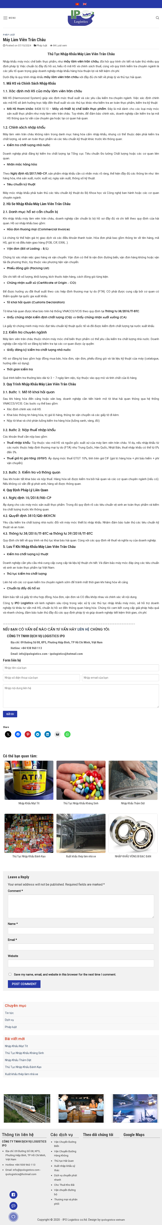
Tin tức (9, 1013)
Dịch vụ (9, 1019)
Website (13, 956)
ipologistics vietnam (113, 1219)
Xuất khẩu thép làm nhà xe (21, 1074)
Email (12, 940)
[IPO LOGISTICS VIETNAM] (81, 18)
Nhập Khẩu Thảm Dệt (18, 1060)
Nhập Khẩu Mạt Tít (16, 1046)
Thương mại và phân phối (65, 1201)
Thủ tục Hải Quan (64, 1160)
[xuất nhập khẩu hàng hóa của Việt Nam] (81, 1108)
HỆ (87, 629)
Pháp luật (9, 35)
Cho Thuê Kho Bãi (64, 1184)
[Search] (157, 18)
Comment (15, 891)
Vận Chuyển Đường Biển (65, 1143)
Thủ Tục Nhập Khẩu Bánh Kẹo (23, 1067)
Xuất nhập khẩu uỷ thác (64, 1168)
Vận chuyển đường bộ (65, 1192)
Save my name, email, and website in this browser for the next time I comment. (65, 974)
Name (13, 924)
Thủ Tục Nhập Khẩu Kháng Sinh (24, 1053)
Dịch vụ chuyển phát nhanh (65, 1177)
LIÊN (81, 629)
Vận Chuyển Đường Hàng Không (65, 1153)
